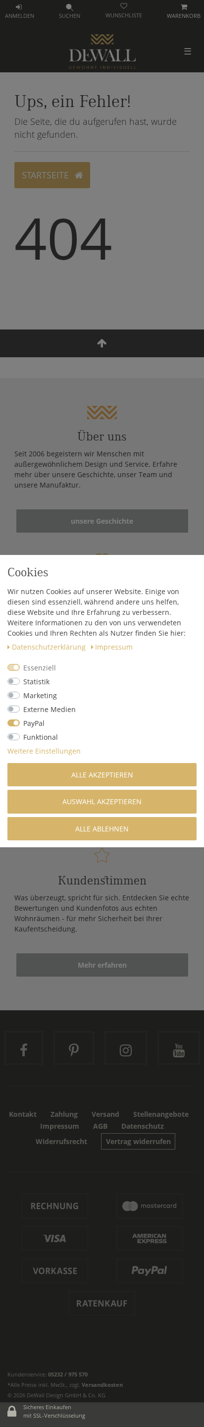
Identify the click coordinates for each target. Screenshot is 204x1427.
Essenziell (39, 667)
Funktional (40, 737)
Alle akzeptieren (102, 774)
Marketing (40, 695)
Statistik (36, 681)
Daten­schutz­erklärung (50, 647)
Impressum (114, 647)
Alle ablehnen (102, 828)
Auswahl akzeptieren (102, 801)
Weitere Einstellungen (44, 751)
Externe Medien (49, 709)
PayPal (34, 723)
